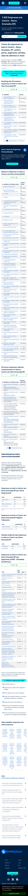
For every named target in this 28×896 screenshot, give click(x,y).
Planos (19, 860)
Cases (19, 862)
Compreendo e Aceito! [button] (14, 893)
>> (23, 140)
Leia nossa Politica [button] (6, 890)
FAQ (19, 865)
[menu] (25, 3)
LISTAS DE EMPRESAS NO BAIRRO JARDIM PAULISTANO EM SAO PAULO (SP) (19, 761)
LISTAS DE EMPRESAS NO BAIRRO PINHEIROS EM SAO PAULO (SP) (11, 734)
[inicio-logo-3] (3, 3)
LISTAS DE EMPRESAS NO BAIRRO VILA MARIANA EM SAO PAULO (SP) (19, 734)
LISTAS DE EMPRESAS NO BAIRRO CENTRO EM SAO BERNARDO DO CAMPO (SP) (11, 762)
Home (6, 860)
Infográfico (7, 868)
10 (20, 140)
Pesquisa (7, 865)
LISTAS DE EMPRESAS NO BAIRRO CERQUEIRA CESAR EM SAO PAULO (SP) (5, 761)
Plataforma (7, 862)
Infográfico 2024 (22, 868)
